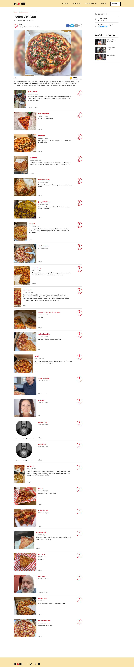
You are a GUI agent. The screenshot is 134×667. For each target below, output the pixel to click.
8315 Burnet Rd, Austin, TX (24, 20)
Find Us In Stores (91, 4)
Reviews (65, 4)
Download (115, 4)
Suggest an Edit (102, 27)
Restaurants (77, 4)
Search (103, 4)
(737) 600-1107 (102, 14)
